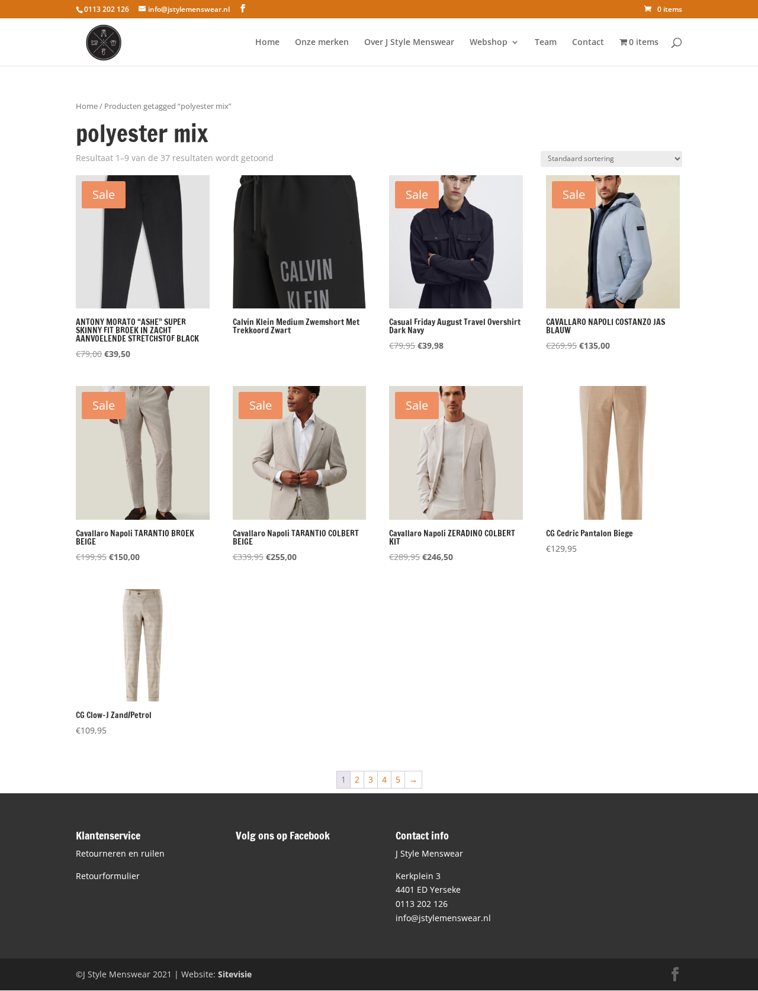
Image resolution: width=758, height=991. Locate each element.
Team (546, 42)
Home (267, 42)
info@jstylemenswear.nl (443, 918)
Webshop (489, 42)
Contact (588, 42)
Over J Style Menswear (409, 42)
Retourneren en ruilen (120, 853)
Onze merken (322, 42)
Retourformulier (108, 875)
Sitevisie (235, 974)
